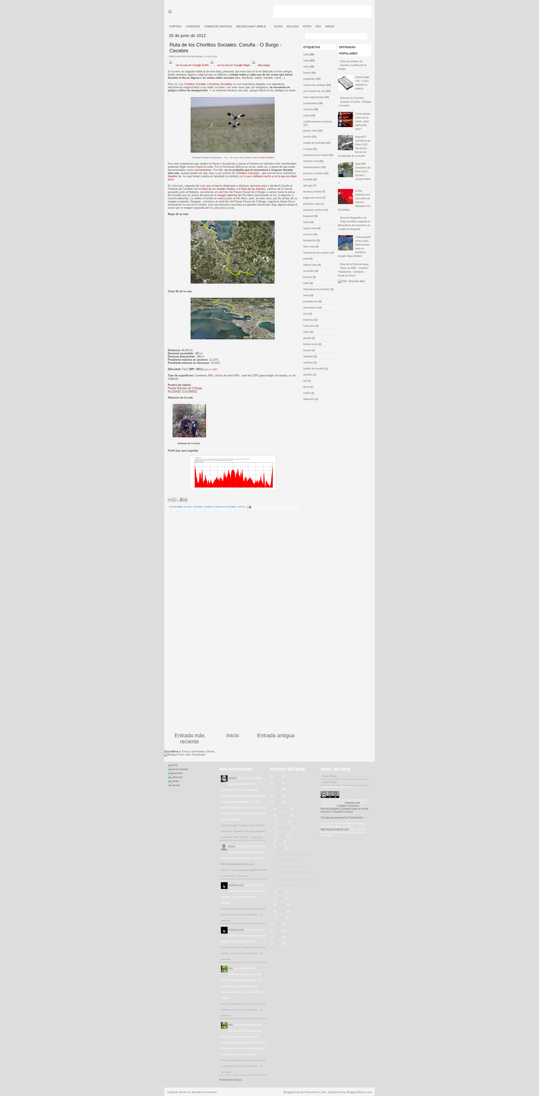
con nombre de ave (180, 507)
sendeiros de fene (313, 210)
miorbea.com (311, 161)
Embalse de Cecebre (189, 443)
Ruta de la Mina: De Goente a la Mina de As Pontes (352, 65)
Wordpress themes (204, 1092)
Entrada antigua (276, 735)
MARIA (232, 778)
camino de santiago (314, 85)
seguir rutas (310, 228)
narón (307, 222)
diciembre (284, 808)
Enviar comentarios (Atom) (198, 751)
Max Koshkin (267, 157)
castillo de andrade (314, 142)
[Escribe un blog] (174, 500)
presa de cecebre (225, 507)
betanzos (308, 319)
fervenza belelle (312, 191)
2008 (278, 943)
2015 (278, 782)
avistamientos (203, 169)
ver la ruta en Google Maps (233, 65)
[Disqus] (232, 565)
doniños (308, 374)
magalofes (309, 78)
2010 (278, 930)
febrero (282, 911)
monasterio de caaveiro (317, 252)
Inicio (232, 735)
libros (306, 386)
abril (281, 898)
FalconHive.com (315, 1092)
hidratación (310, 240)
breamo (308, 277)
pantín (307, 393)
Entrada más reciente (190, 738)
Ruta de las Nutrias (253, 188)
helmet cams (310, 344)
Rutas (278, 26)
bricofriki (308, 179)
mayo (281, 891)
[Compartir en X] (178, 500)
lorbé (306, 283)
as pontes (309, 271)
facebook (177, 773)
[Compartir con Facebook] (182, 500)
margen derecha (227, 195)
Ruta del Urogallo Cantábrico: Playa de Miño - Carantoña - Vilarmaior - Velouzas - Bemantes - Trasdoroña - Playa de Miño (243, 831)
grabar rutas (310, 130)
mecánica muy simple (316, 155)
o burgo (208, 507)
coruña (197, 507)
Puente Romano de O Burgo (185, 388)
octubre (282, 821)
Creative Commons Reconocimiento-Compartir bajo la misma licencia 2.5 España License (344, 808)
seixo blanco (310, 307)
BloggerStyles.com (359, 1092)
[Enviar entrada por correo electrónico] (248, 507)
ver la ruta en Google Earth (191, 65)
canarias (308, 362)
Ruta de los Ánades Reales (218, 188)
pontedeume (310, 301)
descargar (264, 65)
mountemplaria (312, 167)
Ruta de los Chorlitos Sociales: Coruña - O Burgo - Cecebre (354, 102)
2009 (278, 937)
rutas (240, 507)
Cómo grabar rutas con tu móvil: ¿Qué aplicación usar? (362, 121)
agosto (282, 834)
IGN (230, 968)
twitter (175, 781)
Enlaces (293, 26)
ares (306, 313)
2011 (278, 924)
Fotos (307, 26)
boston (307, 350)
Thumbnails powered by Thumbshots (342, 817)
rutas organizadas (313, 97)
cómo (306, 60)
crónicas (308, 109)
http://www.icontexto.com (335, 829)
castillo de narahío (314, 368)
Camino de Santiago (218, 26)
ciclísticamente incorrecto (317, 121)
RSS (318, 26)
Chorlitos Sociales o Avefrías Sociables (208, 84)
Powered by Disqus (230, 1079)
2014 (278, 789)
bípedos (172, 176)
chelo (306, 332)
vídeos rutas (310, 264)
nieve (306, 295)
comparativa (310, 103)
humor (307, 72)
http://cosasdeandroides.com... (238, 864)
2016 (278, 776)
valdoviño (309, 399)
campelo (308, 356)
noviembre (284, 815)
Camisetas (193, 26)
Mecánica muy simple (251, 26)
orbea (307, 115)
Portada (175, 26)
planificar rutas (312, 203)
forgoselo (309, 216)
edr (305, 380)
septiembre (285, 828)
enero (282, 917)
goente (307, 338)
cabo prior (309, 325)
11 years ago (256, 837)
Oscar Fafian (329, 776)
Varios (329, 26)
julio (281, 841)
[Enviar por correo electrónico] (170, 500)
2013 (278, 795)
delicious (177, 777)
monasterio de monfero (316, 289)
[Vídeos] (270, 25)
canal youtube (180, 769)
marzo (282, 904)
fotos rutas (309, 246)
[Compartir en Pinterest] (186, 500)
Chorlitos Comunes (247, 173)
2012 (278, 802)
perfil (306, 258)
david (231, 846)
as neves (308, 234)
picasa (176, 785)
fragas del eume (312, 197)
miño (306, 66)
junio (281, 847)
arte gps (308, 185)
